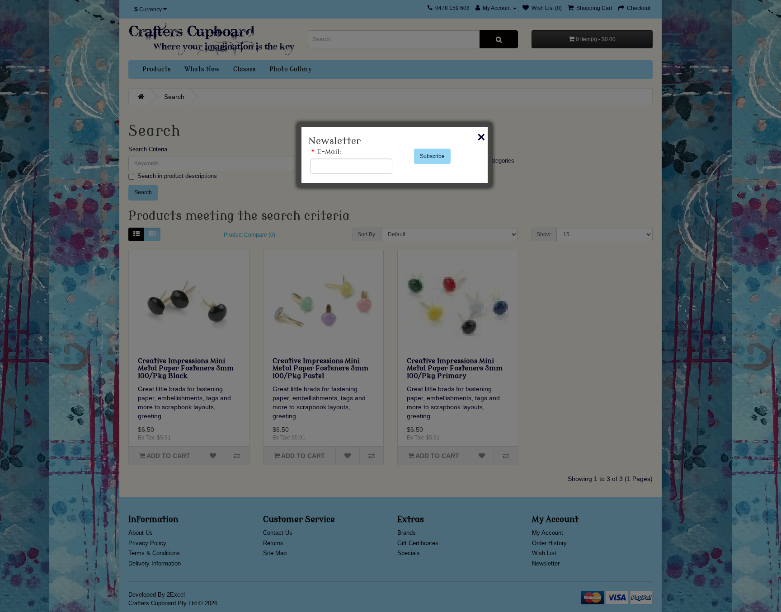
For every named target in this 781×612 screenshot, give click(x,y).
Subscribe (432, 156)
